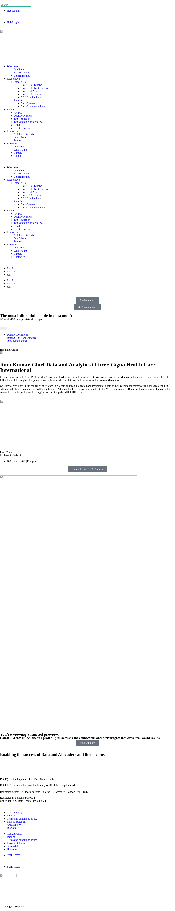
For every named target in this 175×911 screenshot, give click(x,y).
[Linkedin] (4, 764)
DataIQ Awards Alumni (33, 106)
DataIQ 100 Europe (31, 84)
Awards (18, 100)
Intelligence (20, 69)
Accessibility (14, 824)
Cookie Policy (14, 812)
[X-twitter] (13, 764)
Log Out (11, 271)
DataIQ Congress (23, 115)
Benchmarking (22, 75)
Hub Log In (13, 10)
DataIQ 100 (20, 81)
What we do (13, 66)
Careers (18, 152)
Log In (10, 268)
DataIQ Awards (29, 103)
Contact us (19, 155)
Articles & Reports (24, 134)
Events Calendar (22, 128)
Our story (19, 146)
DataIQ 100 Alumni (31, 94)
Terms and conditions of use (22, 818)
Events (10, 109)
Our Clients (20, 137)
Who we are (20, 149)
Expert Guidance (23, 72)
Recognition (13, 78)
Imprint (11, 815)
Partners (18, 140)
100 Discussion (22, 118)
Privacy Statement (16, 821)
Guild (17, 124)
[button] (87, 16)
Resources (12, 131)
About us (12, 143)
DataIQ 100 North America (35, 87)
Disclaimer (12, 827)
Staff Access (13, 854)
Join (9, 274)
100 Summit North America (29, 121)
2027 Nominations (31, 97)
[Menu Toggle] (3, 328)
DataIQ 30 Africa (30, 91)
